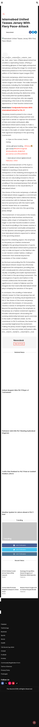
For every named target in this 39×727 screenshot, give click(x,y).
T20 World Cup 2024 (7, 647)
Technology (5, 628)
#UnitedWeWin (11, 151)
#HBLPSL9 (21, 151)
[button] (30, 32)
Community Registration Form (10, 663)
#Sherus (27, 146)
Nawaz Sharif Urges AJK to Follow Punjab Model (28, 589)
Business (4, 632)
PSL (4, 14)
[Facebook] (2, 683)
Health (3, 643)
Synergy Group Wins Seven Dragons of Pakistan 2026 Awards (28, 573)
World (4, 577)
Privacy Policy (5, 670)
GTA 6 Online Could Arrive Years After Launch (9, 573)
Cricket (3, 651)
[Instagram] (9, 683)
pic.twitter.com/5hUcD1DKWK (17, 154)
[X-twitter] (6, 683)
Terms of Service (6, 666)
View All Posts (19, 344)
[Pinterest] (13, 683)
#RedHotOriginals (20, 149)
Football (3, 655)
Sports (3, 635)
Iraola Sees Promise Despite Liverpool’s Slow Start (10, 590)
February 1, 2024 (12, 161)
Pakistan (22, 577)
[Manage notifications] (34, 722)
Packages (4, 674)
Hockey (3, 658)
